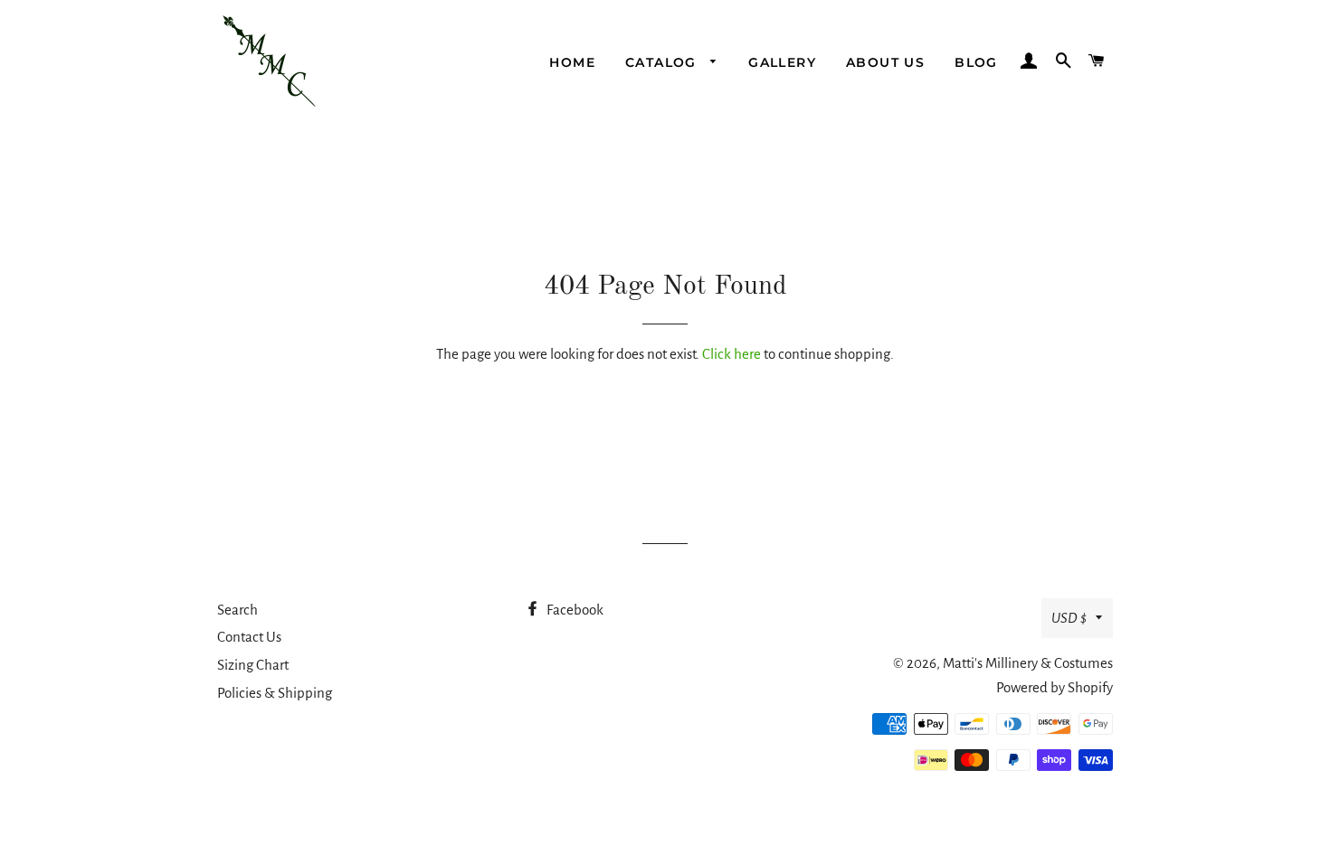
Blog (976, 62)
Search (237, 609)
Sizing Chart (253, 664)
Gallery (782, 62)
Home (572, 62)
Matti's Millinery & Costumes (1028, 663)
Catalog (663, 62)
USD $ (1069, 617)
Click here (731, 354)
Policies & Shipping (274, 692)
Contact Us (249, 636)
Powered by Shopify (1054, 687)
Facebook (573, 609)
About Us (885, 62)
